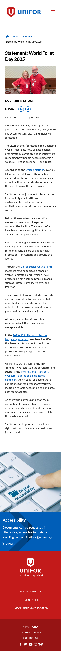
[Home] (25, 12)
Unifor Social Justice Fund (36, 266)
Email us (10, 544)
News (16, 36)
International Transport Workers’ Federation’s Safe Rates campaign (27, 375)
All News (27, 36)
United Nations (35, 169)
